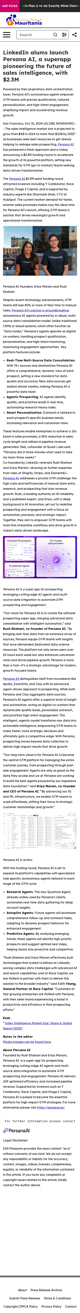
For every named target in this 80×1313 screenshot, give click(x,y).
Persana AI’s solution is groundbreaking (40, 310)
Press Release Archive (46, 1290)
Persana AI (17, 179)
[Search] (55, 34)
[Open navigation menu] (6, 34)
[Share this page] (74, 34)
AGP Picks (9, 6)
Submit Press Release (24, 1298)
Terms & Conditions (57, 1298)
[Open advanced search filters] (64, 34)
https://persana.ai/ (51, 1107)
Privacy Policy (51, 1306)
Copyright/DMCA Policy (21, 1306)
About (22, 1290)
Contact (71, 1306)
